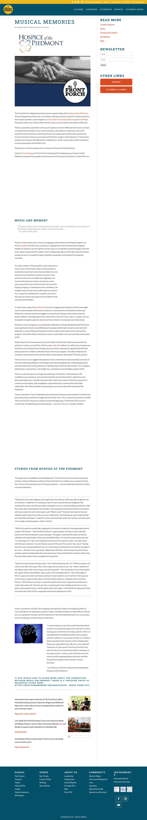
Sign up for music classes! (25, 713)
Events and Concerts (108, 32)
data (28, 359)
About (107, 2)
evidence (39, 307)
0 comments (45, 27)
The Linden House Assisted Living (62, 119)
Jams (91, 783)
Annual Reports (70, 783)
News (39, 27)
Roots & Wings (95, 776)
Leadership (68, 776)
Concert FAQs (45, 779)
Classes (79, 9)
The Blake (84, 119)
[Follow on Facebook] (118, 799)
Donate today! (21, 732)
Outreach (106, 9)
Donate (118, 9)
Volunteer (116, 2)
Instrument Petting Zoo (98, 779)
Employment (69, 779)
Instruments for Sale (122, 782)
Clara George (27, 153)
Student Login (135, 9)
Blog (35, 27)
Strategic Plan (69, 786)
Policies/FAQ (20, 786)
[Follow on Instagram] (125, 799)
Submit (103, 65)
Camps (17, 789)
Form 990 (68, 792)
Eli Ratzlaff (20, 27)
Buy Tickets (44, 776)
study (38, 325)
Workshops (105, 36)
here (60, 724)
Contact (126, 2)
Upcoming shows (22, 747)
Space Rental (138, 2)
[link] (77, 113)
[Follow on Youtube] (118, 805)
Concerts (92, 9)
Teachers (18, 779)
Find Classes (20, 776)
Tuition (17, 783)
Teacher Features (107, 24)
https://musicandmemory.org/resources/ (41, 685)
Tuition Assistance (22, 792)
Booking (42, 783)
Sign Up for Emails (96, 789)
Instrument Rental (93, 2)
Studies (24, 245)
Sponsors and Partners (98, 792)
